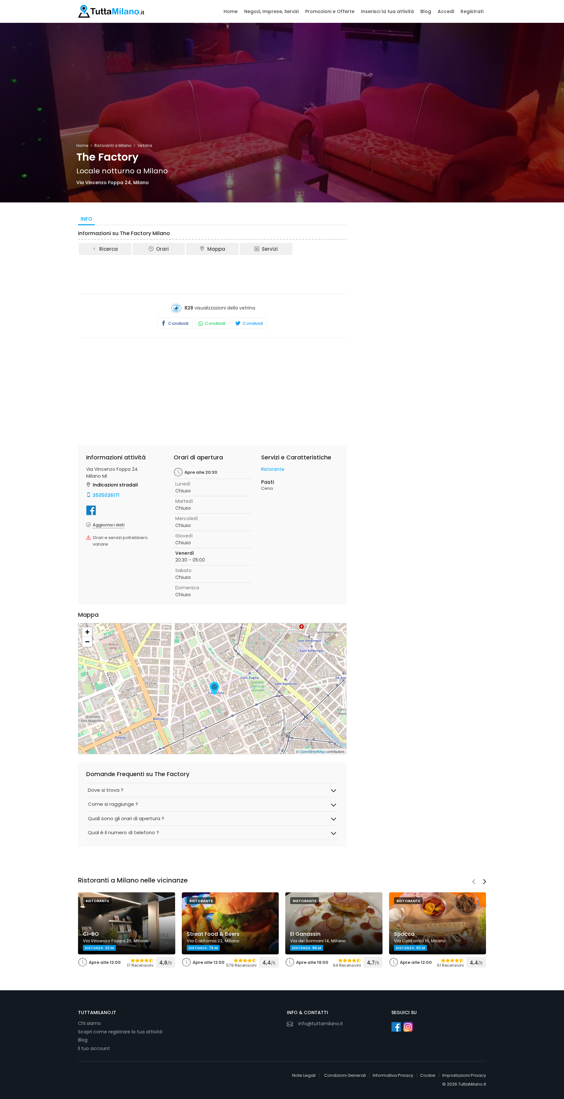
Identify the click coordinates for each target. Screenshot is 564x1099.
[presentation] (473, 882)
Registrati (472, 11)
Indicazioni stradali (115, 485)
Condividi (177, 323)
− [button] (87, 642)
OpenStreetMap (312, 751)
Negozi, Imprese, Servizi (271, 11)
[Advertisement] (212, 274)
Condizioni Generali (345, 1075)
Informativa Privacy (393, 1075)
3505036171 (106, 495)
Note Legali (304, 1075)
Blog (425, 11)
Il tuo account (94, 1048)
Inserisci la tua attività (387, 11)
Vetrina (144, 145)
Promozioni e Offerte (329, 11)
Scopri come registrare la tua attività (120, 1032)
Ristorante (272, 469)
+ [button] (87, 632)
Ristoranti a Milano (113, 145)
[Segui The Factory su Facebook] (91, 510)
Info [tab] (86, 218)
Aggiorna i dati (108, 525)
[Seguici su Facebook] (396, 1027)
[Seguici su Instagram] (408, 1027)
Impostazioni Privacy (464, 1075)
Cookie (427, 1075)
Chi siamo (89, 1023)
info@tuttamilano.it (320, 1023)
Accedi (446, 11)
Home (231, 11)
